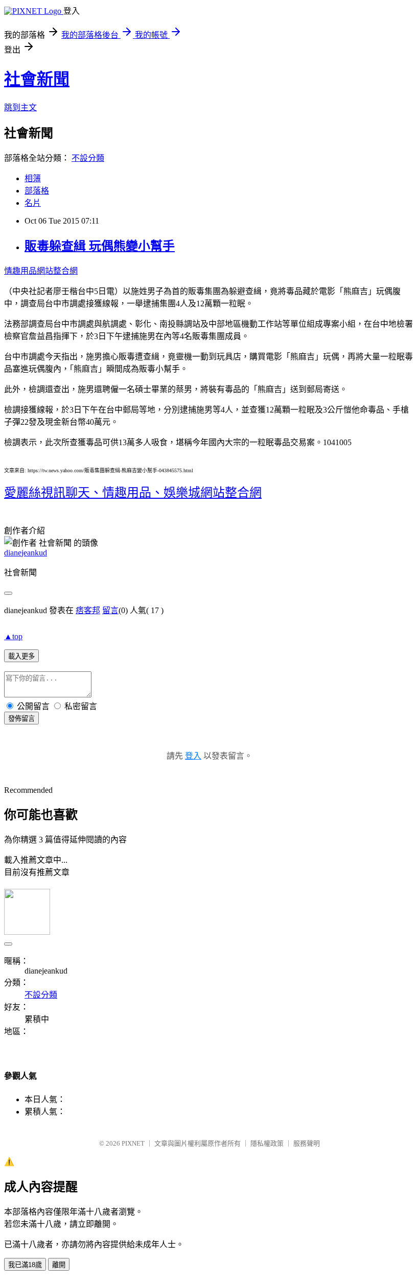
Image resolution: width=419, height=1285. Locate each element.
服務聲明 (306, 1143)
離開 (58, 1265)
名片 (33, 203)
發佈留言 (21, 718)
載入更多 (21, 656)
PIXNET (133, 1143)
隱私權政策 (267, 1143)
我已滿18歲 (25, 1265)
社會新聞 (36, 79)
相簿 (33, 178)
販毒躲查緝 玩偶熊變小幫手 (100, 246)
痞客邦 (88, 610)
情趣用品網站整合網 (41, 270)
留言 (110, 610)
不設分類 (88, 158)
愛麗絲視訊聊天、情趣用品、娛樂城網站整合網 (133, 492)
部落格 (37, 190)
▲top (13, 636)
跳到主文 (20, 107)
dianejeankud (25, 552)
